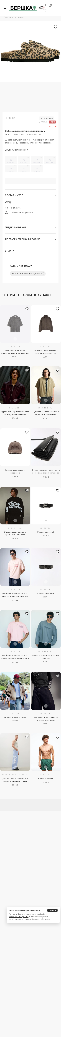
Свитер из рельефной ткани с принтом (46, 656)
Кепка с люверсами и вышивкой (15, 471)
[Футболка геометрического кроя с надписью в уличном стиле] (15, 567)
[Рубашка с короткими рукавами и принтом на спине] (15, 324)
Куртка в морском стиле (15, 717)
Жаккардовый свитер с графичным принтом (15, 533)
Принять (52, 910)
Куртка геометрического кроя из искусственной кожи (15, 413)
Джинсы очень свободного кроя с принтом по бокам (15, 780)
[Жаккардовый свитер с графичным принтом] (15, 505)
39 (11, 161)
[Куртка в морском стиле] (15, 691)
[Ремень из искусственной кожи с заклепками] (46, 691)
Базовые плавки (45, 779)
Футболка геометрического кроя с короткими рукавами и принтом (15, 657)
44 (24, 169)
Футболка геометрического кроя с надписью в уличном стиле (15, 595)
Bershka (10, 118)
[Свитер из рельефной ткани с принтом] (46, 629)
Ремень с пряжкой (45, 532)
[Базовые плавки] (46, 752)
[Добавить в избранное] (27, 309)
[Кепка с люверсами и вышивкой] (15, 447)
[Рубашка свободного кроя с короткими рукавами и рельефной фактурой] (46, 385)
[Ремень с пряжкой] (46, 505)
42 (50, 161)
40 (24, 161)
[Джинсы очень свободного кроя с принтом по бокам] (15, 752)
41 (37, 161)
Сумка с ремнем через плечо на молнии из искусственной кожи (46, 472)
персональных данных (18, 917)
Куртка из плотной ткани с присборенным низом (46, 351)
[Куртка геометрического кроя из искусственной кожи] (15, 385)
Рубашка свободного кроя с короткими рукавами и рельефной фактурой (46, 414)
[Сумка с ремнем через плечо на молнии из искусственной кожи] (46, 447)
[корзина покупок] (44, 10)
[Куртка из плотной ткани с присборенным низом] (46, 324)
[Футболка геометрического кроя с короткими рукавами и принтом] (15, 629)
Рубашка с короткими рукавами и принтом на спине (15, 351)
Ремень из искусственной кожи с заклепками (46, 718)
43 (11, 169)
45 (37, 169)
